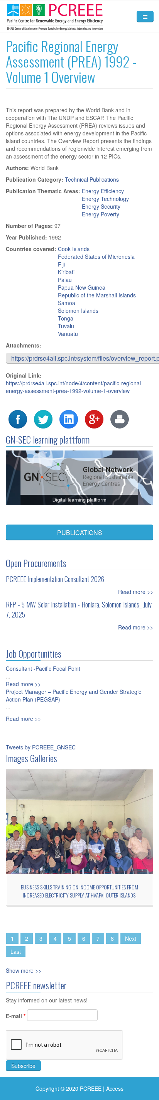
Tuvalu (66, 326)
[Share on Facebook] (17, 418)
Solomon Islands (78, 310)
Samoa (66, 303)
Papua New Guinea (81, 287)
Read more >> (135, 592)
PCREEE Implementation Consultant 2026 (55, 579)
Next (130, 938)
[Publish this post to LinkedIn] (68, 418)
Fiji (61, 264)
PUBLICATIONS (79, 532)
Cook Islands (74, 249)
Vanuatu (68, 333)
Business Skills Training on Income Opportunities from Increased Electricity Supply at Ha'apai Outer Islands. (79, 891)
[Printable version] (119, 418)
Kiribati (66, 272)
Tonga (65, 318)
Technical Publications (92, 179)
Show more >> (23, 970)
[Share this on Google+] (94, 418)
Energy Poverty (100, 214)
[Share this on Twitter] (43, 418)
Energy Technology (105, 198)
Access (114, 1088)
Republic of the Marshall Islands (97, 295)
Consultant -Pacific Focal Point (43, 668)
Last (15, 951)
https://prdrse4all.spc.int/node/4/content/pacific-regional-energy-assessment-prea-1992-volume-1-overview (74, 387)
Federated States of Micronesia (96, 256)
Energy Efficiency (103, 191)
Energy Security (101, 206)
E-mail (15, 1016)
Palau (65, 279)
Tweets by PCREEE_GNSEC (41, 747)
